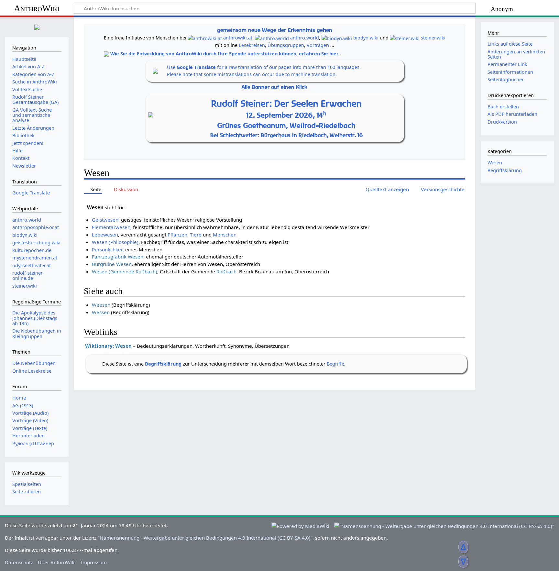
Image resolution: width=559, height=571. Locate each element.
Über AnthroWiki (57, 562)
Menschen (224, 234)
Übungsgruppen (286, 45)
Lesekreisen (252, 45)
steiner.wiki (433, 38)
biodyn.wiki (365, 38)
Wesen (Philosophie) (115, 242)
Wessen (101, 312)
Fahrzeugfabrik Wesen (117, 256)
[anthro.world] (272, 38)
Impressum (94, 562)
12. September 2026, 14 (286, 115)
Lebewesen (105, 234)
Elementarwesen (111, 227)
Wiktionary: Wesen (108, 346)
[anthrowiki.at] (205, 38)
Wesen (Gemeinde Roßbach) (124, 271)
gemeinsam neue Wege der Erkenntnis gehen (274, 30)
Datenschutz (19, 562)
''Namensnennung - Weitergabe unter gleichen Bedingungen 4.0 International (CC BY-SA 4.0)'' (205, 537)
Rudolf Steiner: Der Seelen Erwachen (286, 103)
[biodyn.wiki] (337, 38)
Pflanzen (177, 234)
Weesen (101, 305)
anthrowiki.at (237, 38)
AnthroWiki (37, 8)
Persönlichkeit (108, 249)
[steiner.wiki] (405, 38)
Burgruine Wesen (112, 264)
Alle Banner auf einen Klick (274, 87)
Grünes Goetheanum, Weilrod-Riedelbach (286, 125)
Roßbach (226, 271)
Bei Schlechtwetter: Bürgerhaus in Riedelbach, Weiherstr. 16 (286, 135)
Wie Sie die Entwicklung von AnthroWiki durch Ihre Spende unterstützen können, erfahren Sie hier (224, 53)
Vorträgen (318, 45)
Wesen (495, 162)
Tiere (196, 234)
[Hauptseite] (37, 26)
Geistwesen (105, 219)
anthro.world (304, 38)
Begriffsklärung (163, 364)
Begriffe (335, 364)
